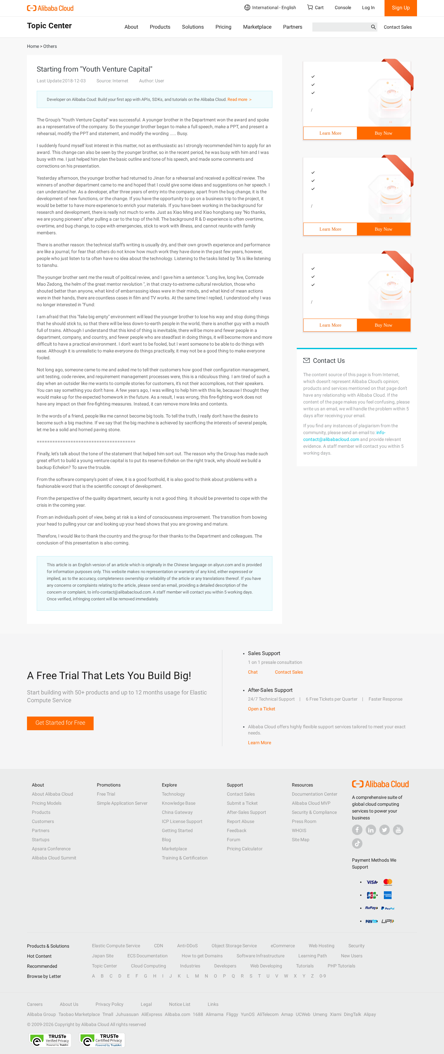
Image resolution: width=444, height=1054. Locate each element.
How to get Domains (202, 955)
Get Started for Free (60, 722)
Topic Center (104, 965)
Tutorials (305, 965)
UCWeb (303, 1014)
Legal (146, 1004)
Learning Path (312, 955)
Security (356, 945)
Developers (225, 965)
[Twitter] (384, 830)
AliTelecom (268, 1014)
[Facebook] (357, 830)
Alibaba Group (41, 1014)
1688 (198, 1014)
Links (213, 1004)
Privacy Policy (110, 1004)
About (131, 27)
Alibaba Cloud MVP (311, 803)
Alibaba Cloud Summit (54, 857)
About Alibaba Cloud (52, 794)
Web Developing (266, 965)
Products (160, 27)
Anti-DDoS (187, 945)
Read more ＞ (240, 99)
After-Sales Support (246, 812)
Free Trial (106, 794)
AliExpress (151, 1014)
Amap (287, 1014)
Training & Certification (185, 857)
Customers (43, 821)
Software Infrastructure (260, 955)
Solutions (193, 27)
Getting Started (177, 830)
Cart (319, 7)
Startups (40, 839)
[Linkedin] (371, 830)
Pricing (223, 27)
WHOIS (299, 830)
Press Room (304, 821)
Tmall (107, 1014)
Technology (173, 794)
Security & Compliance (314, 812)
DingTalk (352, 1014)
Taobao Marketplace (79, 1014)
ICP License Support (182, 821)
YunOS (248, 1014)
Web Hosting (321, 945)
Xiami (335, 1014)
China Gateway (177, 812)
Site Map (300, 839)
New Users (351, 955)
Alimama (215, 1014)
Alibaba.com (177, 1014)
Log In (368, 7)
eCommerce (283, 945)
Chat (253, 672)
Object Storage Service (234, 945)
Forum (233, 839)
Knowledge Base (178, 803)
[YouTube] (398, 830)
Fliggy (232, 1014)
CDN (158, 945)
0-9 (323, 976)
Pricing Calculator (245, 848)
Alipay (370, 1014)
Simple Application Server (122, 803)
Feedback (236, 830)
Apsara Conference (51, 848)
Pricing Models (46, 803)
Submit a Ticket (242, 803)
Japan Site (102, 955)
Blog (166, 839)
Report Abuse (240, 821)
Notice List (179, 1004)
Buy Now (383, 133)
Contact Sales (398, 27)
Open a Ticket (261, 708)
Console (343, 7)
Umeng (320, 1014)
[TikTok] (357, 843)
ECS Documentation (147, 955)
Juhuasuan (127, 1014)
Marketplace (257, 27)
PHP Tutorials (341, 965)
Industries (190, 965)
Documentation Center (314, 794)
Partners (292, 27)
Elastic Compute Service (116, 945)
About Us (69, 1004)
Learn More (330, 133)
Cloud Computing (148, 965)
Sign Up (401, 8)
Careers (35, 1004)
